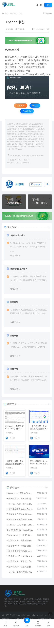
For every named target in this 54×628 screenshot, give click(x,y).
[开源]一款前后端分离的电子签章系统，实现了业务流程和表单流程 (40, 202)
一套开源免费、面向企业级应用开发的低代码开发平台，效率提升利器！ (39, 427)
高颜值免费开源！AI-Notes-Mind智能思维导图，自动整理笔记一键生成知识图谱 (20, 514)
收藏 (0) (21, 105)
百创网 (10, 29)
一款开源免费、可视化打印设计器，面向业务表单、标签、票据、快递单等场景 (20, 561)
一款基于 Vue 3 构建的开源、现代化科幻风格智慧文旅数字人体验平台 (20, 545)
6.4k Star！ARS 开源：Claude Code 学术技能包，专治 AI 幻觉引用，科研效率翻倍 (20, 524)
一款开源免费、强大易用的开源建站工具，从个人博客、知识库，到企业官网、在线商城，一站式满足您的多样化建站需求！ (20, 540)
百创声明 (14, 335)
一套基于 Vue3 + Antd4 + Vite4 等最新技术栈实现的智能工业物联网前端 (20, 556)
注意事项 (14, 302)
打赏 (36, 105)
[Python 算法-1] (27, 87)
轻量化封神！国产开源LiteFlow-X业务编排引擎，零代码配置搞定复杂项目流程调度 (20, 519)
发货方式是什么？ (17, 235)
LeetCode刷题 (14, 202)
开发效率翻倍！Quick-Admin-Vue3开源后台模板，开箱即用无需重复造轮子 (39, 462)
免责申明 (14, 369)
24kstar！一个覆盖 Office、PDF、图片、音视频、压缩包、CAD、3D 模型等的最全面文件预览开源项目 (14, 427)
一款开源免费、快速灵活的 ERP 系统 (20, 566)
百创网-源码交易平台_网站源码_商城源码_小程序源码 (27, 155)
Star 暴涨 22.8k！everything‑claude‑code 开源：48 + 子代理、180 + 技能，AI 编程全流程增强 (20, 530)
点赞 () (28, 111)
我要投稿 (48, 13)
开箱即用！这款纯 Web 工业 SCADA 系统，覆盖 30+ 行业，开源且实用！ (20, 551)
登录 (48, 5)
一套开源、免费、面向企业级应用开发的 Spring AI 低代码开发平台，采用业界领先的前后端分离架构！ (14, 462)
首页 (6, 13)
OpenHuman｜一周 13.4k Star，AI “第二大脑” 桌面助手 (20, 535)
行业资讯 (13, 13)
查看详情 (14, 255)
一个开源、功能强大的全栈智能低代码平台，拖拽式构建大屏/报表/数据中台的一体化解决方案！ (20, 572)
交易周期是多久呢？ (18, 269)
